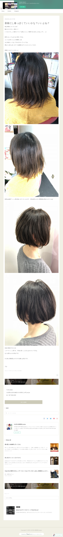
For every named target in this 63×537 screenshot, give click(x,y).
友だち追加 (23, 402)
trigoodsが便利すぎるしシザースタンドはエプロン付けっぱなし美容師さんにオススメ (27, 471)
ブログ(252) (19, 370)
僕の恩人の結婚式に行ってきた (13, 444)
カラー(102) (14, 370)
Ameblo (9, 11)
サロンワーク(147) (8, 370)
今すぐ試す (22, 6)
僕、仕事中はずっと (9, 474)
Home (3, 11)
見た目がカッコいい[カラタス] (13, 457)
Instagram (16, 11)
